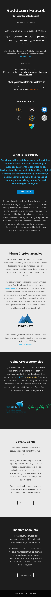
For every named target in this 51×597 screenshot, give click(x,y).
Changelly (32, 377)
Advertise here (25, 63)
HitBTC (20, 377)
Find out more (33, 89)
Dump (25, 56)
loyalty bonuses (28, 72)
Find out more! (25, 503)
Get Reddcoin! (25, 192)
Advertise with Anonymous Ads (25, 22)
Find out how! (25, 344)
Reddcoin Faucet (25, 10)
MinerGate (10, 288)
